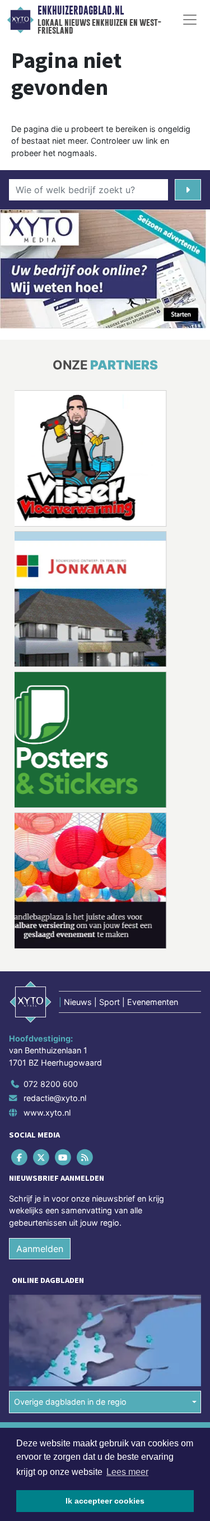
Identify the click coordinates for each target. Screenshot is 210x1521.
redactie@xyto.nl (55, 1098)
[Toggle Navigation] (189, 19)
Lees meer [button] (127, 1472)
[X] (42, 1157)
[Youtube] (63, 1157)
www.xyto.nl (47, 1112)
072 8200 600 (51, 1084)
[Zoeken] (188, 189)
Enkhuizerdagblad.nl (81, 10)
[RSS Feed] (86, 1157)
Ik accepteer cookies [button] (105, 1500)
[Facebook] (20, 1157)
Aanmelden (39, 1248)
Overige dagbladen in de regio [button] (70, 1401)
